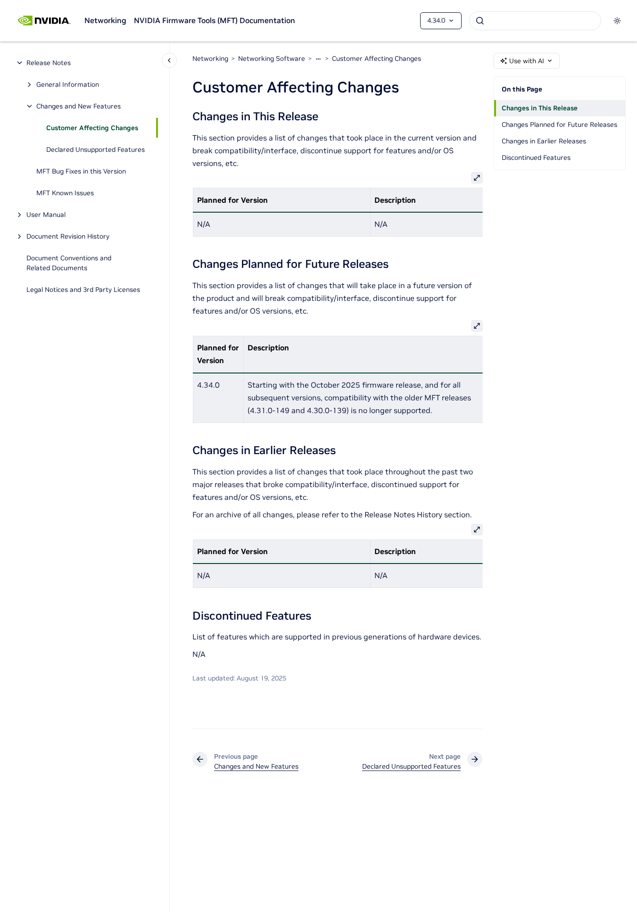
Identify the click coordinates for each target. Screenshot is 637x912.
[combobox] (535, 21)
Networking (105, 20)
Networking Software (271, 58)
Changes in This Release (540, 108)
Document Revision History (67, 236)
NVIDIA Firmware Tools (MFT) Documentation (214, 20)
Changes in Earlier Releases (544, 141)
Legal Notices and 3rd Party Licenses (83, 289)
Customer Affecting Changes (92, 128)
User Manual (46, 214)
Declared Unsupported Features (95, 149)
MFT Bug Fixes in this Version (81, 171)
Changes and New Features (78, 106)
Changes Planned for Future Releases (559, 124)
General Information (67, 84)
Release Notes (48, 62)
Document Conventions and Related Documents (68, 263)
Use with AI (526, 61)
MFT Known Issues (65, 193)
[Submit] (480, 20)
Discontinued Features (536, 157)
